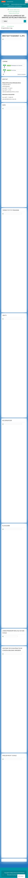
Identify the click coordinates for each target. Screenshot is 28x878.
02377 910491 (6, 4)
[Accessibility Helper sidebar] (26, 1)
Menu (5, 21)
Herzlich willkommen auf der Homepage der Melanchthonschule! (14, 16)
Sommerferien (10, 1)
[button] (3, 74)
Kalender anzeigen (21, 74)
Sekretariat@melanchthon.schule (18, 4)
